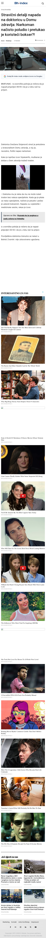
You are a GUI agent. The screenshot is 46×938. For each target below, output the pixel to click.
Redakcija (8, 41)
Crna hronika (6, 10)
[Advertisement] (23, 118)
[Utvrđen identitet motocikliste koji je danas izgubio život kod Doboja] (34, 896)
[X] (30, 927)
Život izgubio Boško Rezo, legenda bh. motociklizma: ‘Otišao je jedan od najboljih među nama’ (34, 879)
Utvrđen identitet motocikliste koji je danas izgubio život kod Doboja (34, 907)
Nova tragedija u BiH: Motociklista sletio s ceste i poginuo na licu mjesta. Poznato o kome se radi (11, 879)
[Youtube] (36, 927)
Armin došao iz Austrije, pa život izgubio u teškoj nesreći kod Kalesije (10, 907)
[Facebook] (10, 927)
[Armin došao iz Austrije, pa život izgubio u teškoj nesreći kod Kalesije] (11, 896)
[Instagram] (20, 927)
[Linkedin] (25, 927)
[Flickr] (15, 927)
